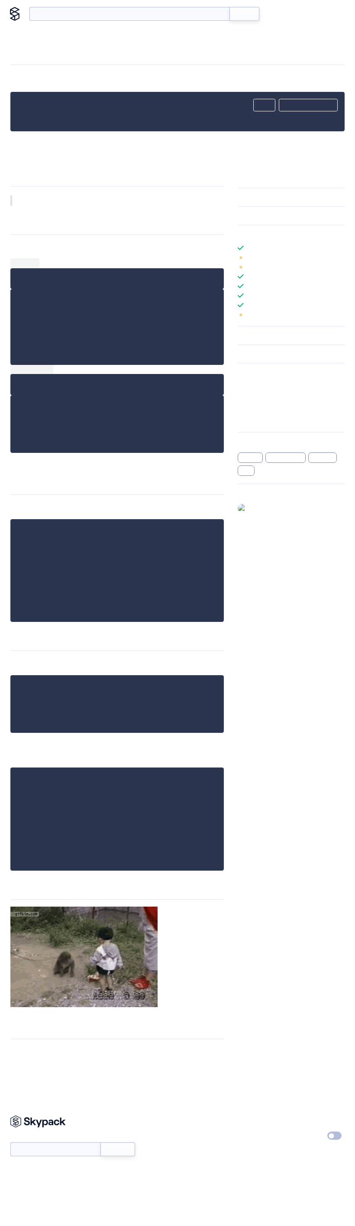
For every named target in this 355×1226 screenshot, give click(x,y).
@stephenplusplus (275, 508)
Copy (264, 105)
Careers (248, 1136)
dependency (285, 458)
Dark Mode (308, 1135)
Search (244, 13)
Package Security (260, 386)
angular (250, 458)
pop (246, 471)
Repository (252, 419)
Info (339, 257)
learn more (299, 234)
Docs (279, 14)
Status (189, 1136)
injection (322, 458)
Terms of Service (260, 1152)
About (330, 14)
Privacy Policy (313, 1120)
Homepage (253, 397)
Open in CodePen (308, 105)
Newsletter (24, 1138)
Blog (304, 14)
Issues (246, 408)
